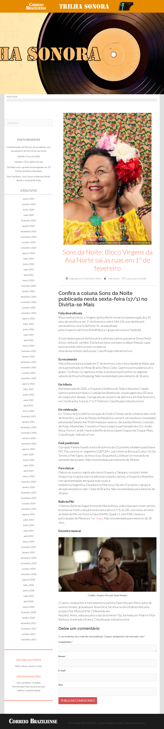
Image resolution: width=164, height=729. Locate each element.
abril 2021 (28, 405)
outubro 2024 (29, 204)
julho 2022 (28, 323)
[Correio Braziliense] (38, 6)
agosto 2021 (28, 383)
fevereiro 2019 (28, 547)
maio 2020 (29, 465)
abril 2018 (28, 601)
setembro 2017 (28, 639)
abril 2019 (28, 536)
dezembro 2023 (28, 231)
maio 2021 (29, 400)
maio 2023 (29, 269)
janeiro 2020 (28, 487)
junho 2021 (28, 394)
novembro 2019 (29, 498)
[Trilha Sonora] (95, 6)
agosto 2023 (28, 253)
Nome (62, 656)
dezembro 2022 (28, 296)
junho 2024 (28, 209)
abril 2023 (28, 275)
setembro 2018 (28, 574)
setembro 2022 (28, 313)
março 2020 (28, 476)
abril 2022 (28, 340)
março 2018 (28, 606)
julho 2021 (28, 389)
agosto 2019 (28, 514)
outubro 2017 (29, 634)
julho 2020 (28, 454)
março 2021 (28, 411)
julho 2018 (28, 585)
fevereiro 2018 (28, 612)
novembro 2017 (29, 628)
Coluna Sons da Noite (136, 278)
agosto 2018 (28, 579)
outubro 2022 (29, 307)
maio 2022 (29, 334)
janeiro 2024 (28, 226)
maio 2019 (29, 530)
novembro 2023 (29, 236)
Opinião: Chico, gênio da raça (28, 161)
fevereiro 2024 (28, 220)
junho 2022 (28, 329)
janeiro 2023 (28, 291)
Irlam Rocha (113, 278)
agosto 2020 (28, 449)
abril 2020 (28, 470)
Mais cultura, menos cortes (28, 666)
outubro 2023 (29, 242)
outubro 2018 (29, 568)
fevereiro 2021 (28, 416)
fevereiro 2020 (28, 481)
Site (60, 684)
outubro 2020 (29, 438)
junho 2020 (28, 460)
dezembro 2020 (28, 427)
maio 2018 (29, 596)
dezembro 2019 (28, 492)
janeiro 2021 (28, 421)
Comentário (65, 641)
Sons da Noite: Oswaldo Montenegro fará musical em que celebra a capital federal (28, 686)
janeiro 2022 (28, 356)
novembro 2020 (29, 432)
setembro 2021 (28, 378)
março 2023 (28, 280)
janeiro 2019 (28, 552)
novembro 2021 (29, 367)
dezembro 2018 (28, 557)
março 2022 (28, 345)
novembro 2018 (29, 563)
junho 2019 (28, 525)
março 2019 (28, 541)
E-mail (62, 670)
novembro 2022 (29, 302)
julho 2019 (28, 519)
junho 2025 (28, 198)
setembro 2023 (28, 247)
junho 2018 (28, 590)
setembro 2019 (28, 508)
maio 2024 (29, 215)
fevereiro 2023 (28, 285)
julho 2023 (28, 258)
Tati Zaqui (97, 518)
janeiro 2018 (28, 617)
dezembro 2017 (28, 623)
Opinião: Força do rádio (28, 156)
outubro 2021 (29, 372)
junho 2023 (28, 264)
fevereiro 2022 (28, 351)
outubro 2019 (29, 503)
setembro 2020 (28, 443)
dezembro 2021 (28, 362)
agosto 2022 (28, 318)
